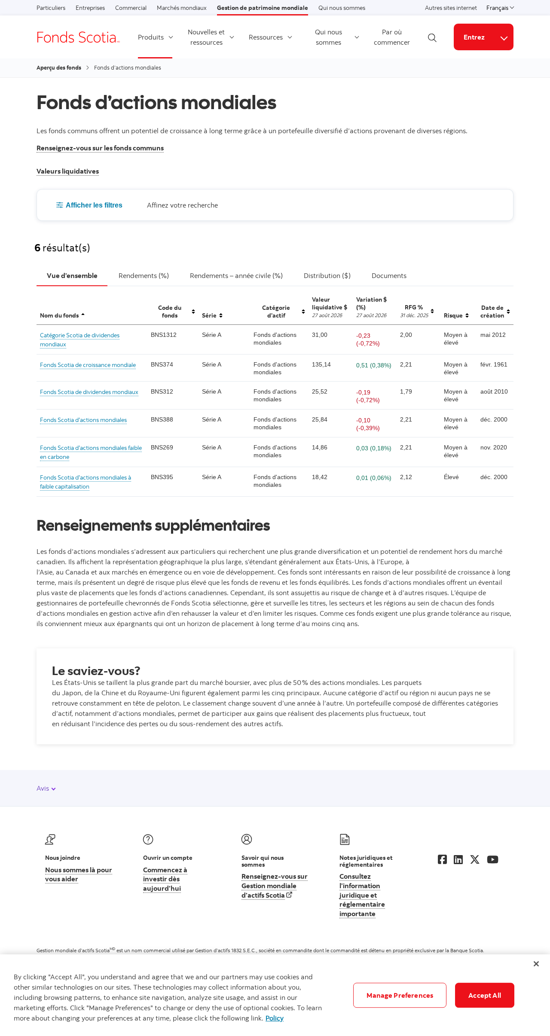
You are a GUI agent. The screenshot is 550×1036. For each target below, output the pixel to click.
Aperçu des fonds (59, 67)
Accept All (484, 995)
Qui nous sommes (341, 8)
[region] (275, 995)
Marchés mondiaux (182, 8)
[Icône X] (475, 859)
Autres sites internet (451, 8)
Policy (275, 1018)
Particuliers (51, 8)
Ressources (266, 37)
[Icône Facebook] (442, 859)
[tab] (72, 276)
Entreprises (90, 8)
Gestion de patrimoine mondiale (262, 8)
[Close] (536, 963)
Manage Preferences (400, 995)
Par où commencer (392, 37)
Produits (151, 37)
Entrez (474, 37)
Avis (44, 788)
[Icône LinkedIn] (458, 859)
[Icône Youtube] (492, 859)
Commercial (131, 8)
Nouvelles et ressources (206, 37)
